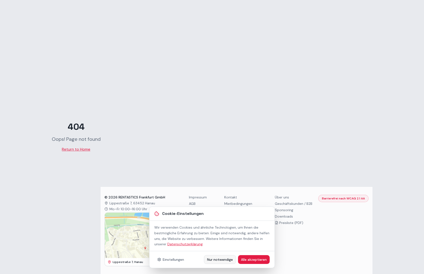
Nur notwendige (220, 259)
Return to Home (76, 149)
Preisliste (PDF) (291, 223)
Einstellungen (173, 259)
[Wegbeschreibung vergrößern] (139, 235)
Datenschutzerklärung (185, 244)
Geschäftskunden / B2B (293, 203)
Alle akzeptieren (254, 259)
